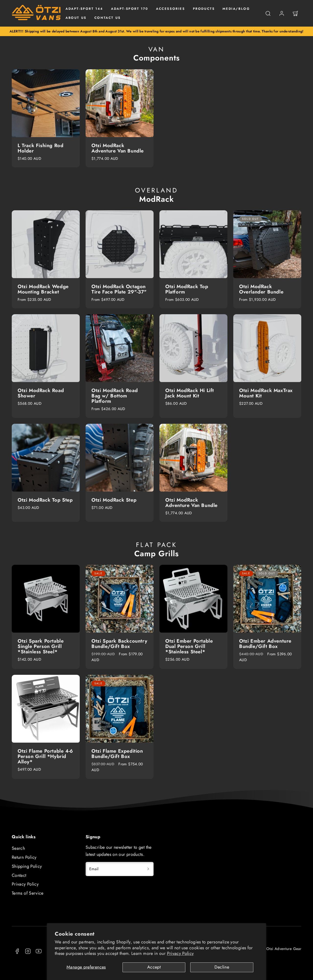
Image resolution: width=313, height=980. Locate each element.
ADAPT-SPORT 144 (84, 8)
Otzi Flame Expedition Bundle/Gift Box (117, 754)
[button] (268, 13)
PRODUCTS (204, 8)
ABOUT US (76, 17)
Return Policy (24, 857)
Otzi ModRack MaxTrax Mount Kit (266, 393)
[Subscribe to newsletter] (148, 869)
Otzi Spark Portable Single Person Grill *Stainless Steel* (41, 646)
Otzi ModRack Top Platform (186, 289)
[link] (282, 13)
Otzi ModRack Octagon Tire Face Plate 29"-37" (119, 289)
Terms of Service (28, 893)
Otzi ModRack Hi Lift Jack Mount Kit (189, 393)
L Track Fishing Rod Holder (40, 148)
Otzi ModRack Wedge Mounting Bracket (43, 289)
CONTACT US (107, 17)
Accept (154, 967)
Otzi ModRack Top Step (45, 500)
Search (18, 848)
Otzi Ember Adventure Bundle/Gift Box (265, 643)
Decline (221, 967)
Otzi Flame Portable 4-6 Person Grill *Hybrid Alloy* (45, 756)
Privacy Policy (180, 953)
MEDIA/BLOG (236, 8)
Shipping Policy (27, 866)
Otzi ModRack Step (113, 500)
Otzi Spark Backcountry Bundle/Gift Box (119, 643)
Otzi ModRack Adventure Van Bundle (117, 148)
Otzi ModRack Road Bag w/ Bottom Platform (114, 396)
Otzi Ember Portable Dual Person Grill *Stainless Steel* (189, 646)
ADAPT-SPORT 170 (129, 8)
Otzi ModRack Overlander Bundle (261, 289)
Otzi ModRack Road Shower (41, 393)
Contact (19, 875)
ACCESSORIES (170, 8)
